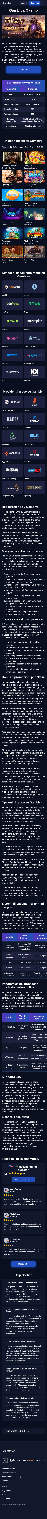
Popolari (5, 147)
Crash (27, 147)
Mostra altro (23, 1264)
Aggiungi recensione (23, 1179)
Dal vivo (16, 147)
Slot (38, 147)
